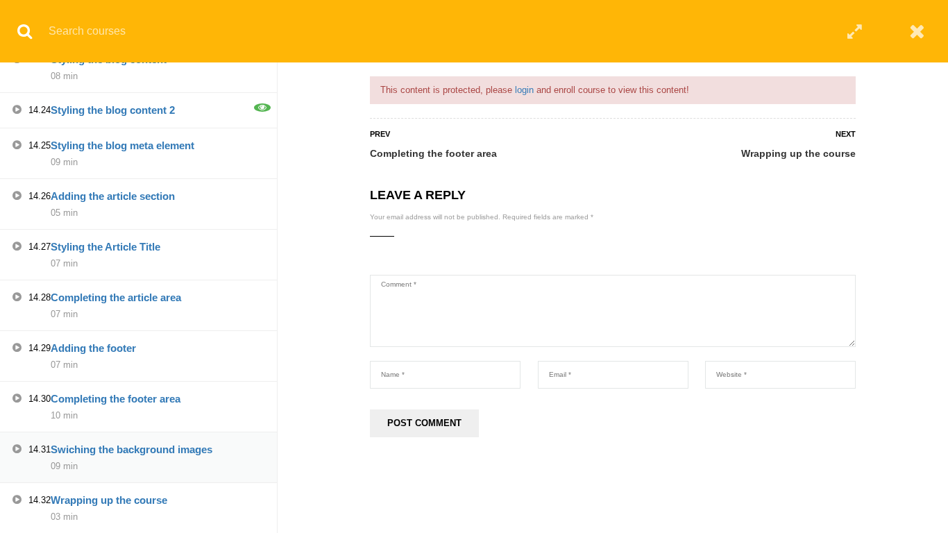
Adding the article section (113, 196)
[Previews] (262, 107)
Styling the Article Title (105, 247)
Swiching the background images (131, 449)
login (524, 90)
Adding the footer (93, 348)
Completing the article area (116, 297)
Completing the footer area (433, 153)
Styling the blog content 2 (113, 110)
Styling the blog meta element (122, 145)
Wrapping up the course (798, 153)
